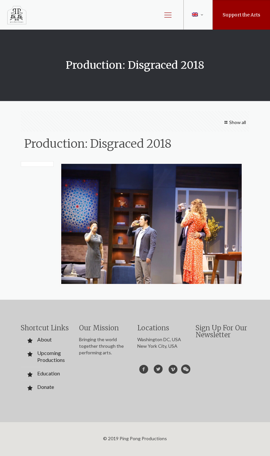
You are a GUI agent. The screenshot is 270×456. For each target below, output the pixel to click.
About (44, 339)
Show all (237, 122)
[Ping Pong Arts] (17, 15)
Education (48, 373)
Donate (45, 387)
